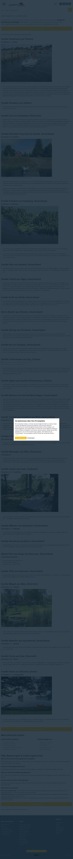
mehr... (17, 435)
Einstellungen (31, 438)
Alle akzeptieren (21, 438)
